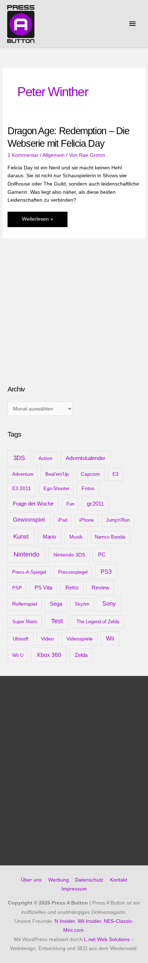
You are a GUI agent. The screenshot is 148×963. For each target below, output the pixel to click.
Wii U (17, 655)
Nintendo (27, 554)
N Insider (65, 921)
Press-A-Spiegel (29, 572)
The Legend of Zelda (98, 621)
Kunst (21, 536)
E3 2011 (21, 488)
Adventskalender (85, 458)
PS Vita (43, 588)
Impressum (74, 889)
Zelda (81, 655)
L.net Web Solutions (107, 939)
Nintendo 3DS (69, 555)
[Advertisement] (61, 322)
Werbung (58, 880)
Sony (109, 604)
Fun (70, 504)
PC (102, 554)
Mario (49, 537)
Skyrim (82, 604)
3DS (19, 458)
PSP (17, 588)
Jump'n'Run (118, 520)
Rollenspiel (24, 604)
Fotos (88, 488)
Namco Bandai (110, 537)
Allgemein (53, 155)
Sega (56, 604)
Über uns (31, 880)
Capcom (90, 474)
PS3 (106, 571)
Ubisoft (20, 639)
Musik (76, 537)
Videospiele (79, 639)
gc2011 (95, 504)
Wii (110, 638)
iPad (62, 520)
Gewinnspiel (29, 520)
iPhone (86, 520)
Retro (71, 587)
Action (45, 458)
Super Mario (24, 621)
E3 (115, 474)
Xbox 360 (49, 655)
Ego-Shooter (56, 488)
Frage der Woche (33, 504)
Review (100, 588)
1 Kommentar (23, 155)
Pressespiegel (73, 572)
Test (57, 621)
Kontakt (118, 880)
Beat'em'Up (57, 474)
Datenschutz (89, 880)
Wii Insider (89, 921)
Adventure (22, 474)
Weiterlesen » (37, 221)
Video (47, 639)
